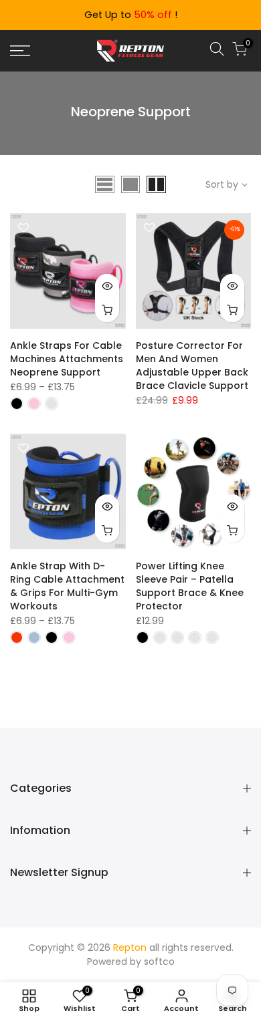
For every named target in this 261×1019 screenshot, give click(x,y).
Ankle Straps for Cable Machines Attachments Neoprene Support (66, 359)
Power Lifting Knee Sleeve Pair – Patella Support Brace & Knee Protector (190, 586)
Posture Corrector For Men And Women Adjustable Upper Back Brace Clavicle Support (192, 365)
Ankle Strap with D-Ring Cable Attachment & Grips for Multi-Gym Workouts (67, 586)
